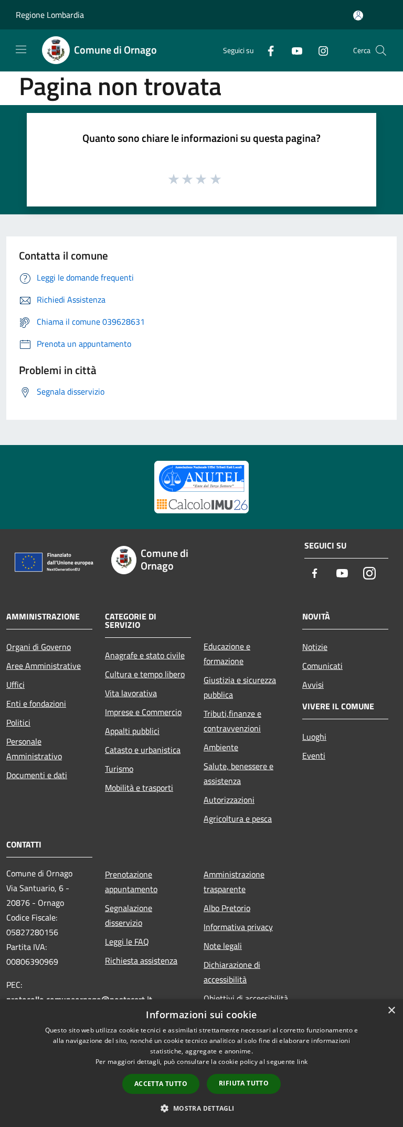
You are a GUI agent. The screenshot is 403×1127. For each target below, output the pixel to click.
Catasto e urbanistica (143, 749)
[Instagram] (319, 50)
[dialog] (201, 1063)
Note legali (223, 945)
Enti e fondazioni (36, 703)
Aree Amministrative (43, 665)
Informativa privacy (238, 927)
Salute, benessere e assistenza (238, 773)
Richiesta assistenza (141, 960)
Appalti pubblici (132, 731)
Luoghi (314, 736)
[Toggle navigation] (21, 49)
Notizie (314, 646)
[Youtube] (292, 50)
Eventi (313, 755)
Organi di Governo (38, 646)
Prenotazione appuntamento (131, 881)
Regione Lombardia (50, 14)
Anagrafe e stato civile (145, 655)
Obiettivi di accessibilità (246, 998)
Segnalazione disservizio (128, 915)
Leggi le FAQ (127, 941)
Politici (18, 722)
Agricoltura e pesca (238, 818)
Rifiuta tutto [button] (244, 1083)
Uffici (15, 684)
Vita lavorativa (131, 693)
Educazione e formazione (227, 653)
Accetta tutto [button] (160, 1083)
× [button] (391, 1011)
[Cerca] (381, 50)
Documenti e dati (36, 775)
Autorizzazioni (229, 799)
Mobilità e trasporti (139, 787)
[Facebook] (266, 50)
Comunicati (322, 665)
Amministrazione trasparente (234, 881)
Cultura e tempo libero (145, 674)
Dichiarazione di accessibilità (232, 972)
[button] (201, 1108)
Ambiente (221, 747)
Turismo (119, 768)
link (302, 1061)
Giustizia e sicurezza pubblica (240, 687)
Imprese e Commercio (143, 712)
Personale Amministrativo (34, 748)
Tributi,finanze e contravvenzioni (232, 721)
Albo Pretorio (227, 908)
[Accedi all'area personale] (358, 15)
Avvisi (313, 684)
